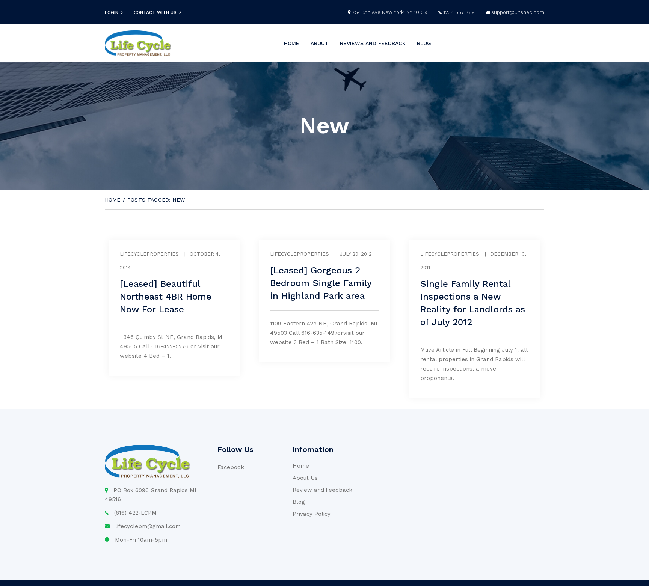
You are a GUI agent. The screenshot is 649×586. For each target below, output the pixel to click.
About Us (305, 478)
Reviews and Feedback (373, 43)
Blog (424, 43)
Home (291, 43)
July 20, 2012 (356, 254)
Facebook (230, 467)
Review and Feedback (322, 490)
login (112, 12)
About (320, 43)
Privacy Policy (312, 514)
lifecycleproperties (149, 254)
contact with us (156, 12)
